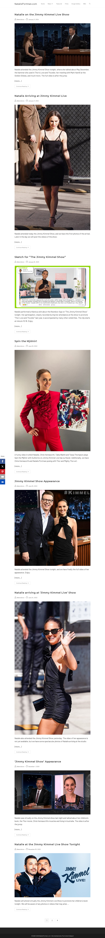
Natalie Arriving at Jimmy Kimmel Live (41, 95)
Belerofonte (20, 19)
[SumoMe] (2, 481)
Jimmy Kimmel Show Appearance (37, 481)
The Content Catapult (68, 936)
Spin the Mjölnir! (26, 341)
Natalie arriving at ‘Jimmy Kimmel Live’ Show (45, 592)
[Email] (2, 476)
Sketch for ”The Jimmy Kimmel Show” (40, 257)
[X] (2, 466)
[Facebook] (2, 461)
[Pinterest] (2, 471)
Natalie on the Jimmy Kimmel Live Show (42, 14)
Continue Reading (23, 86)
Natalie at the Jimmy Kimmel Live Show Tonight (47, 844)
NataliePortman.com (26, 3)
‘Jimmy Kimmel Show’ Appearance (38, 761)
